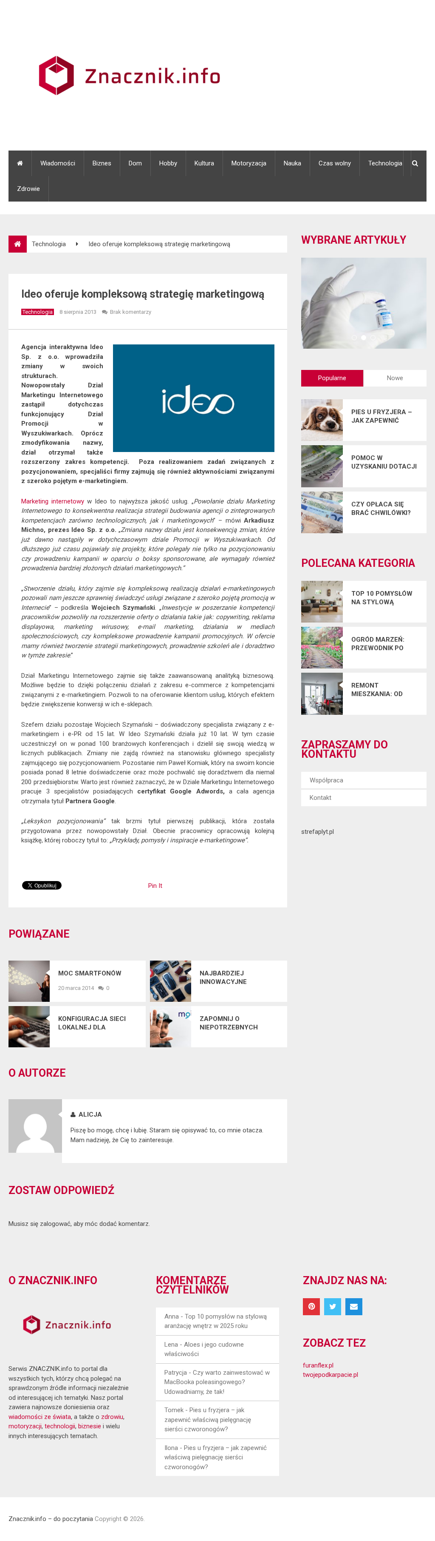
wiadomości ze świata (39, 1417)
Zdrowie (28, 189)
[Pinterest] (311, 1306)
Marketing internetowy (52, 501)
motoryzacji (25, 1426)
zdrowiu (112, 1417)
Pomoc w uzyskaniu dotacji (384, 462)
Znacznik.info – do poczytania (50, 1519)
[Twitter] (332, 1306)
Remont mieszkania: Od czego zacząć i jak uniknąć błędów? (378, 690)
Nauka (292, 163)
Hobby (168, 163)
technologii (60, 1426)
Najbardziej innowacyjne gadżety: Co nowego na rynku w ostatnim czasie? (237, 978)
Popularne (332, 378)
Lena (171, 1344)
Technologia (385, 163)
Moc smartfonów (89, 973)
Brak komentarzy (130, 312)
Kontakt (320, 798)
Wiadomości (57, 163)
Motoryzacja (249, 163)
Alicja (90, 1114)
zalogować (55, 1224)
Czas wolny (335, 163)
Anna (171, 1316)
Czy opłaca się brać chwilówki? (381, 508)
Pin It (155, 886)
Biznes (102, 163)
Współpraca (326, 780)
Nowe (395, 378)
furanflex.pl (318, 1365)
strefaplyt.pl (317, 832)
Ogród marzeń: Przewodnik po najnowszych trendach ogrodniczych (377, 644)
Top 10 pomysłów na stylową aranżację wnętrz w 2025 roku (381, 598)
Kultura (204, 163)
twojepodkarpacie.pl (330, 1375)
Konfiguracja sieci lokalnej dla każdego (92, 1023)
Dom (135, 163)
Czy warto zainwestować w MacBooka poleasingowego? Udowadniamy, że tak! (217, 1382)
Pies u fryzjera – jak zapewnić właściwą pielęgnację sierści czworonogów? (381, 416)
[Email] (353, 1306)
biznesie (89, 1426)
